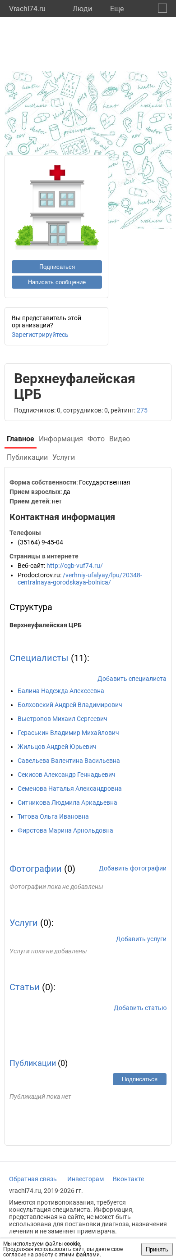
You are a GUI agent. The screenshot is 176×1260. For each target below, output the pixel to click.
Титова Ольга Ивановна (53, 816)
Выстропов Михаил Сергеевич (62, 718)
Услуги (23, 922)
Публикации (32, 1063)
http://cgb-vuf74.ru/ (74, 565)
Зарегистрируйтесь (40, 334)
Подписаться (57, 266)
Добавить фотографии (133, 868)
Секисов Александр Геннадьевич (67, 774)
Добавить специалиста (132, 678)
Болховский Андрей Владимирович (70, 704)
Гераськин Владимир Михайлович (68, 732)
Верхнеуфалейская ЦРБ (45, 625)
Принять (157, 1249)
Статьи (24, 987)
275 (142, 410)
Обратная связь (33, 1179)
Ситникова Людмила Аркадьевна (67, 802)
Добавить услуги (141, 939)
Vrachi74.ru (27, 9)
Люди (82, 9)
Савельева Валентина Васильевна (69, 760)
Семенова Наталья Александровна (70, 788)
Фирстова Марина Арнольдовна (65, 830)
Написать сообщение (57, 282)
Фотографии (35, 868)
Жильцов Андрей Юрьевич (57, 746)
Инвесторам (85, 1179)
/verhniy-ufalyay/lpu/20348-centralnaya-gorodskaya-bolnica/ (80, 578)
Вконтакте (128, 1179)
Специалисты (39, 658)
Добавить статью (140, 1007)
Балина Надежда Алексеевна (61, 690)
